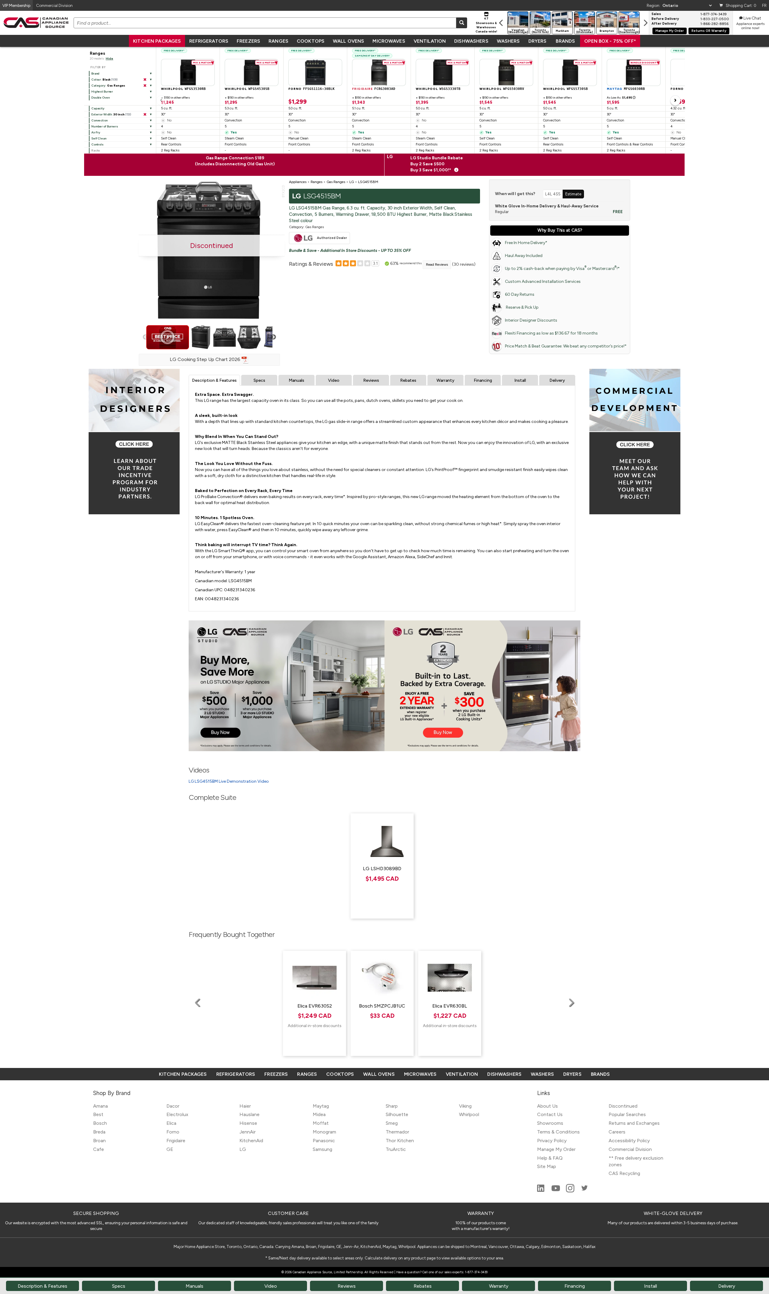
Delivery (557, 380)
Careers (617, 1132)
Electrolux (177, 1114)
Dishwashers (471, 41)
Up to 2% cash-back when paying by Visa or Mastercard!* (562, 268)
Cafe (98, 1149)
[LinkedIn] (541, 1191)
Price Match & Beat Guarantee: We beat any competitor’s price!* (566, 346)
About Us (547, 1106)
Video (333, 380)
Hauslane (249, 1114)
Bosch (100, 1123)
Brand (95, 73)
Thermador (397, 1132)
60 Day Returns (519, 294)
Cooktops (310, 41)
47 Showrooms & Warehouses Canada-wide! (486, 25)
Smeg (392, 1123)
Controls (97, 144)
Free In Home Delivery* (526, 242)
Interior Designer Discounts (531, 320)
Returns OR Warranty (708, 31)
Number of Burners (104, 126)
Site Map (546, 1166)
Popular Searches (627, 1114)
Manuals (296, 380)
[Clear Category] (144, 85)
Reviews (371, 380)
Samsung (322, 1149)
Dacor (172, 1106)
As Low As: (621, 97)
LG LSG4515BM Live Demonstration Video (229, 781)
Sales (656, 14)
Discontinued (623, 1106)
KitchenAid (251, 1140)
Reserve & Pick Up (522, 307)
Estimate (573, 193)
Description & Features (214, 380)
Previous (145, 337)
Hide (109, 58)
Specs (259, 380)
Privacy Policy (552, 1140)
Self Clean (98, 138)
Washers (508, 41)
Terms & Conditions (558, 1132)
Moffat (321, 1123)
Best (98, 1114)
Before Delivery (665, 19)
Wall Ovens (348, 41)
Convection (99, 120)
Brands (565, 41)
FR (764, 5)
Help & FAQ (550, 1158)
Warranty (445, 380)
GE (169, 1149)
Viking (465, 1106)
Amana (100, 1106)
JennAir (247, 1132)
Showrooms (550, 1123)
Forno (172, 1132)
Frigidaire (175, 1140)
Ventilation (430, 41)
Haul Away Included (524, 255)
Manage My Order (669, 31)
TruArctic (396, 1149)
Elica (171, 1123)
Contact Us (550, 1114)
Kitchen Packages (157, 41)
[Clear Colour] (144, 79)
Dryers (537, 41)
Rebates (408, 380)
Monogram (324, 1132)
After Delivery (664, 24)
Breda (99, 1132)
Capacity (98, 108)
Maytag (321, 1106)
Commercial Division (630, 1149)
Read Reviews (437, 264)
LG (242, 1149)
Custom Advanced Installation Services (543, 281)
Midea (319, 1114)
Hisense (248, 1123)
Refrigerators (208, 41)
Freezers (248, 41)
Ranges (278, 41)
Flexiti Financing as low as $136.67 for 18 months (551, 333)
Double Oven (100, 97)
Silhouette (397, 1114)
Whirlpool (469, 1114)
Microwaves (388, 41)
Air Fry (95, 132)
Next (273, 337)
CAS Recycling (624, 1173)
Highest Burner (102, 91)
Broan (99, 1140)
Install (520, 380)
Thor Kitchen (400, 1140)
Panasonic (324, 1140)
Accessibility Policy (629, 1140)
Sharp (392, 1106)
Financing (483, 380)
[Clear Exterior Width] (144, 114)
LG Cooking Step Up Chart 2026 (206, 359)
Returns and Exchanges (634, 1123)
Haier (245, 1106)
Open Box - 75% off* (610, 41)
